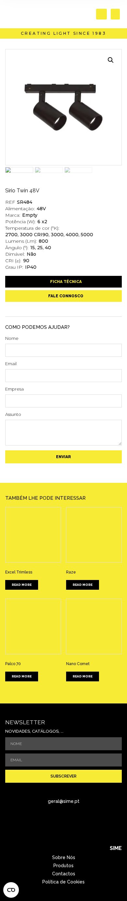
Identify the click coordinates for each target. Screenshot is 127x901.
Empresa (14, 389)
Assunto (13, 414)
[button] (101, 14)
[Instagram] (72, 825)
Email (11, 364)
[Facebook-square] (55, 825)
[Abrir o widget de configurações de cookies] (11, 890)
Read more (22, 584)
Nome (12, 338)
